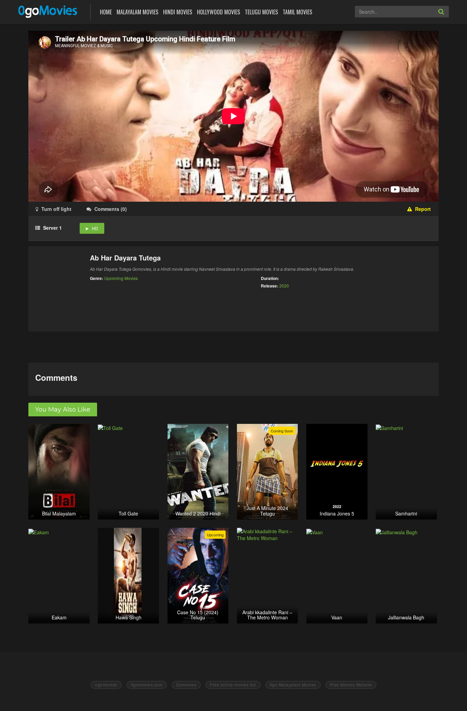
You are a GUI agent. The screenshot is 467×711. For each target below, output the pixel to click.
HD (95, 228)
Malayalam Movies (137, 12)
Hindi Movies (177, 12)
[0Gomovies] (48, 11)
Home (106, 12)
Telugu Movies (261, 12)
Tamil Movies (297, 12)
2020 (284, 286)
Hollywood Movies (218, 12)
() (110, 208)
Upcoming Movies (121, 278)
